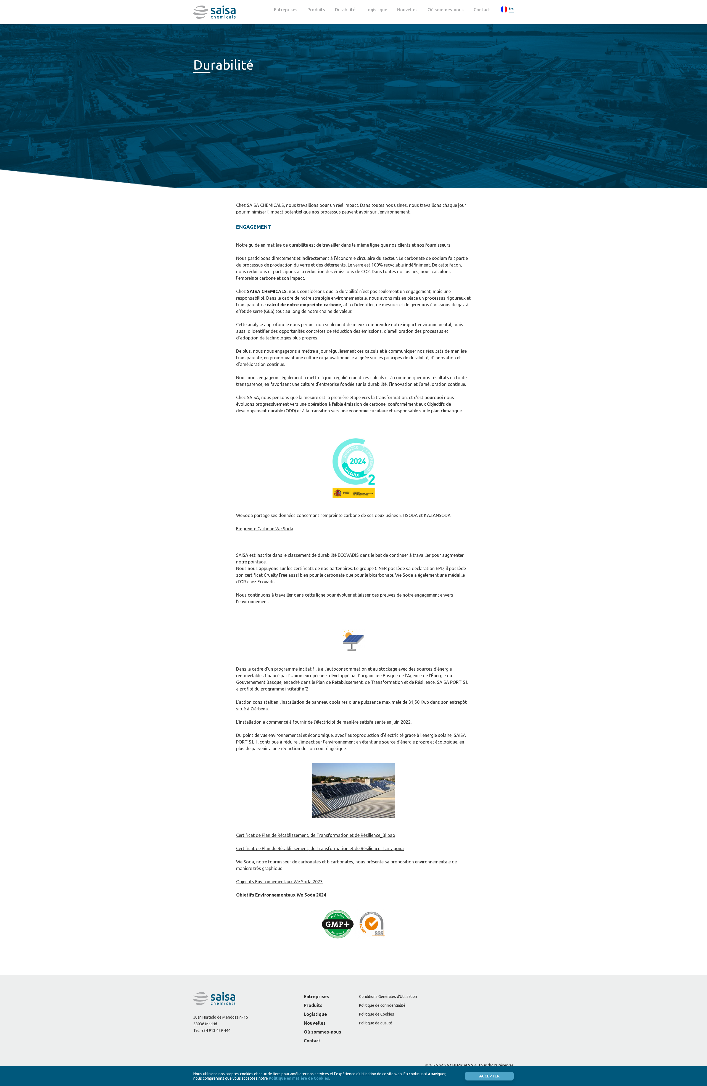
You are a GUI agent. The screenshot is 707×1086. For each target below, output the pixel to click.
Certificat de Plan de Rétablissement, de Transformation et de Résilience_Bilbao (315, 835)
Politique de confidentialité (382, 1005)
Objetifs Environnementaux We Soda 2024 (281, 894)
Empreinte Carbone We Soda (264, 528)
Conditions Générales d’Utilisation (388, 996)
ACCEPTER (489, 1076)
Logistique (376, 9)
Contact (482, 9)
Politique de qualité (375, 1023)
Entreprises (285, 9)
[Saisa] (214, 12)
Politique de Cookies (376, 1014)
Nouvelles (407, 9)
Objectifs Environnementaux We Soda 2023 (279, 881)
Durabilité (345, 9)
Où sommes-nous (446, 9)
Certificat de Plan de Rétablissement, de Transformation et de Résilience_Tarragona (320, 848)
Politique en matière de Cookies (299, 1078)
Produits (316, 9)
